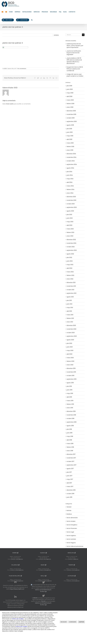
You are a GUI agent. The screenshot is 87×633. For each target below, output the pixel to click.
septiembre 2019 (71, 379)
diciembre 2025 (71, 111)
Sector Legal (70, 532)
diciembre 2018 (71, 411)
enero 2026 (70, 107)
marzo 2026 (70, 100)
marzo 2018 (70, 443)
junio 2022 (70, 261)
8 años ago (43, 591)
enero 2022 (70, 279)
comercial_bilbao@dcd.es (45, 570)
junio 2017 (69, 476)
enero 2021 (70, 322)
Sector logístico (71, 535)
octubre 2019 (70, 375)
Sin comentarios (22, 68)
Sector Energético (72, 525)
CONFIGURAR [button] (72, 622)
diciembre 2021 (71, 282)
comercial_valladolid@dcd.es (16, 570)
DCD (5, 68)
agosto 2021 (70, 297)
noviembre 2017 (71, 458)
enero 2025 (70, 150)
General (69, 507)
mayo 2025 (70, 136)
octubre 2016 (70, 493)
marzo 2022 (70, 272)
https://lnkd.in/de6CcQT (17, 589)
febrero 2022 (70, 275)
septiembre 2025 (72, 121)
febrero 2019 (70, 404)
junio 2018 (69, 433)
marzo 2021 (70, 315)
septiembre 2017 (71, 465)
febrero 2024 (70, 189)
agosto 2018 (70, 425)
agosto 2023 (70, 211)
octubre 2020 (71, 332)
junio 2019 (69, 390)
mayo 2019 (70, 393)
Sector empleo (71, 521)
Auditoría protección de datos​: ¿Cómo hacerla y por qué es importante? (75, 45)
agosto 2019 (70, 383)
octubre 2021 (70, 290)
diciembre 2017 (71, 454)
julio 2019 (69, 386)
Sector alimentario (72, 517)
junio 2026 (70, 89)
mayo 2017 (70, 479)
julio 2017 (69, 472)
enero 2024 (70, 193)
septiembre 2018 (71, 422)
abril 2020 (69, 354)
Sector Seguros (71, 543)
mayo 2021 (70, 307)
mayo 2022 (70, 264)
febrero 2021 (70, 318)
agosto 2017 (70, 468)
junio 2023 (70, 218)
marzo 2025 (70, 143)
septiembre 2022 (72, 250)
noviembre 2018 (71, 415)
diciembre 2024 (71, 154)
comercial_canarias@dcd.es (73, 570)
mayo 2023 (70, 222)
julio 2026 (69, 86)
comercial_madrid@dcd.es (17, 559)
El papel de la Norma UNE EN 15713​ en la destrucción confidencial (75, 68)
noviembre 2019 (71, 372)
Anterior (56, 35)
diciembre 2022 (71, 239)
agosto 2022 (70, 254)
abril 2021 (69, 311)
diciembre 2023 (71, 196)
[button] (31, 20)
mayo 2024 (70, 179)
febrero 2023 (70, 232)
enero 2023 (70, 236)
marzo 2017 (70, 486)
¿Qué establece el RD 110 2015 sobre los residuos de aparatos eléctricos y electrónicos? (74, 60)
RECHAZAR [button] (64, 622)
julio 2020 (69, 343)
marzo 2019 (70, 400)
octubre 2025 (71, 118)
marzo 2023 (70, 229)
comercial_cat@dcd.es (73, 559)
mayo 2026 (70, 93)
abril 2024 (69, 182)
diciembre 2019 (71, 368)
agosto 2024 (70, 168)
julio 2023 (69, 214)
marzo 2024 (70, 186)
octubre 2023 (71, 204)
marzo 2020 (70, 358)
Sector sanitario (71, 539)
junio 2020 (70, 347)
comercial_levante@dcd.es (45, 559)
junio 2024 (70, 175)
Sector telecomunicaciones (75, 546)
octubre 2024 (71, 161)
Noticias (69, 510)
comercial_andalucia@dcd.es (45, 581)
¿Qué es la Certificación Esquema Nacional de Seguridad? (74, 52)
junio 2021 (69, 304)
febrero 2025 (70, 146)
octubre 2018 (70, 418)
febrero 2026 (70, 103)
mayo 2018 (70, 436)
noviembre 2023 (71, 200)
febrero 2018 (70, 447)
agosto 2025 (70, 125)
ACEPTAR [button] (81, 622)
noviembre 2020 (71, 329)
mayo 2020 (70, 350)
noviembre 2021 (71, 286)
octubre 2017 (70, 461)
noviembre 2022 (71, 243)
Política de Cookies (18, 619)
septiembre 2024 (72, 164)
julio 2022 (69, 257)
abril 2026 (69, 96)
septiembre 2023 (72, 207)
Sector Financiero (72, 528)
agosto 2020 (70, 340)
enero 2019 (70, 408)
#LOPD (43, 601)
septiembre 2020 (72, 336)
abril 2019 (69, 397)
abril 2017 (69, 483)
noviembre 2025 (71, 114)
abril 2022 (69, 268)
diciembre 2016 (71, 490)
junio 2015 (69, 497)
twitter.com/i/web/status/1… (43, 590)
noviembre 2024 (71, 157)
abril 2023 (69, 225)
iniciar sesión (10, 104)
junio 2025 (70, 132)
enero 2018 (70, 451)
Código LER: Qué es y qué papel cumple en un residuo (75, 75)
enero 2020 (70, 365)
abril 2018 (69, 440)
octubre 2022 (71, 247)
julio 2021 (69, 300)
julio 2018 (69, 429)
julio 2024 (69, 171)
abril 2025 (69, 139)
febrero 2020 (70, 361)
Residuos (69, 514)
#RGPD (35, 598)
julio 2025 (69, 128)
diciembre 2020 (71, 325)
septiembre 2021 (71, 293)
